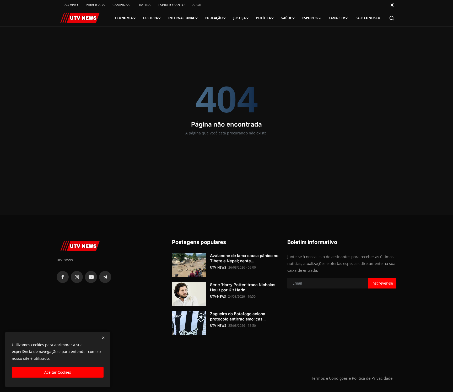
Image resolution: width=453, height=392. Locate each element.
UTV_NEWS (218, 267)
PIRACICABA (95, 4)
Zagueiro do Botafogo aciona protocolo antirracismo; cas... (238, 316)
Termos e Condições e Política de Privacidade (351, 378)
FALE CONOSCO (367, 18)
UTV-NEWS (218, 296)
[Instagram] (77, 277)
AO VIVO (71, 4)
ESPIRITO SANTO (171, 4)
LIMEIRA (143, 4)
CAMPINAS (121, 4)
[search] (391, 18)
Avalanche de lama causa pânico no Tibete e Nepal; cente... (244, 258)
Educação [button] (214, 18)
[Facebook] (63, 277)
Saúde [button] (286, 18)
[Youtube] (91, 277)
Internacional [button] (181, 18)
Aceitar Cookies (57, 372)
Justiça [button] (239, 18)
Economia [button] (124, 18)
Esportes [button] (310, 18)
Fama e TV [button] (337, 18)
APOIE (197, 4)
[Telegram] (105, 277)
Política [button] (263, 18)
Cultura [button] (150, 18)
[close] (103, 338)
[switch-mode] (392, 5)
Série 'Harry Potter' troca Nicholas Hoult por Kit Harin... (242, 287)
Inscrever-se (382, 283)
